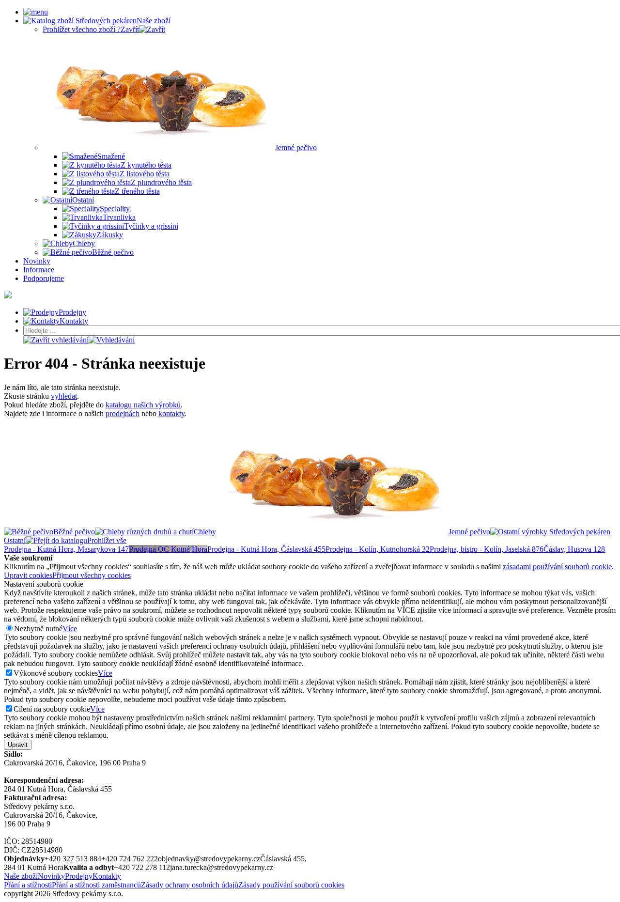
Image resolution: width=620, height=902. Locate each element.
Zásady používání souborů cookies (291, 885)
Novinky (51, 876)
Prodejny (79, 876)
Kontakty (107, 876)
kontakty (171, 413)
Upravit (18, 744)
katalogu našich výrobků (143, 405)
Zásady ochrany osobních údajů (189, 885)
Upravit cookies (28, 575)
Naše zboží (21, 876)
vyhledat (64, 396)
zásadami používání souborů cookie (557, 566)
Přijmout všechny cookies (91, 575)
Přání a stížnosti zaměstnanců (96, 885)
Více (69, 628)
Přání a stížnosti (28, 885)
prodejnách (123, 413)
